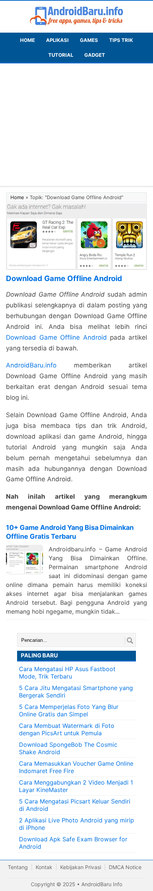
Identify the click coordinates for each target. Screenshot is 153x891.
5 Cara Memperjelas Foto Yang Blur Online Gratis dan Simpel (68, 710)
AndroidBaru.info (31, 365)
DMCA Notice (125, 867)
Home (17, 197)
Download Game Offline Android (56, 337)
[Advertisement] (76, 126)
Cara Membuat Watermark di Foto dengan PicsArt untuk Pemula (66, 729)
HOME (27, 40)
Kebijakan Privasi (80, 867)
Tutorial (60, 55)
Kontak (44, 867)
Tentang (18, 867)
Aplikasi (57, 40)
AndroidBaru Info (101, 884)
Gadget (94, 55)
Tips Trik (121, 40)
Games (89, 40)
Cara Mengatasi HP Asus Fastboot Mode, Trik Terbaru (67, 672)
